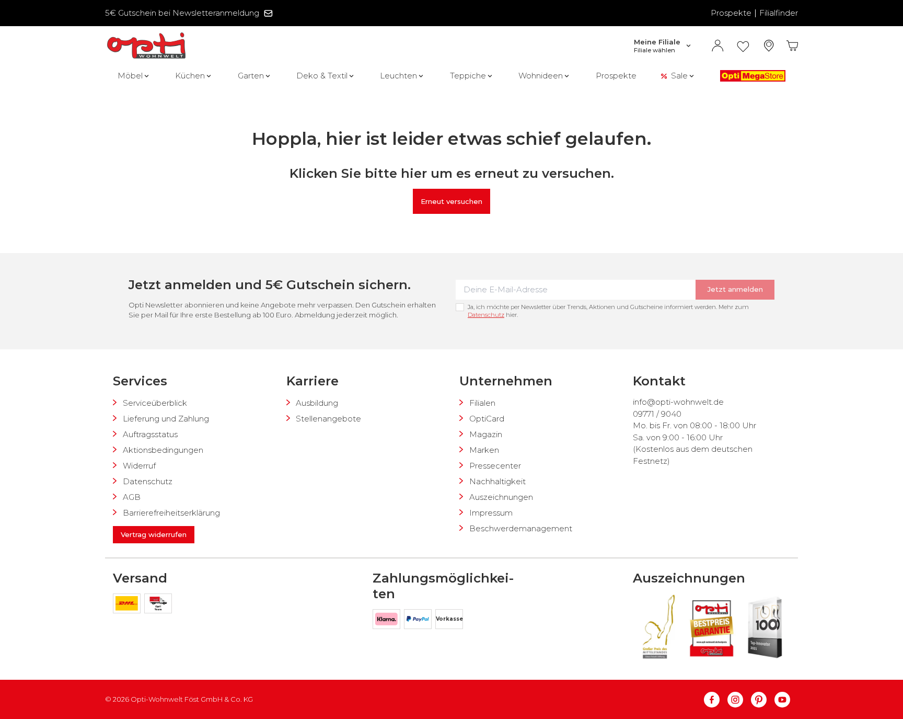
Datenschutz (486, 314)
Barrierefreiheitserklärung (171, 513)
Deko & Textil (322, 76)
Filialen (482, 403)
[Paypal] (419, 621)
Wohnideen (540, 76)
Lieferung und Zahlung (166, 419)
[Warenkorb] (792, 46)
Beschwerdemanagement (520, 528)
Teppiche (468, 76)
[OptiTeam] (158, 605)
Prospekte (731, 13)
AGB (132, 497)
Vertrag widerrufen (154, 534)
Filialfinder (778, 13)
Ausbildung (317, 403)
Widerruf (139, 466)
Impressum (491, 513)
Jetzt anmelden (735, 289)
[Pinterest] (762, 699)
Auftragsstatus (150, 434)
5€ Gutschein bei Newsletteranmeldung (182, 13)
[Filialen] (769, 46)
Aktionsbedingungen (163, 450)
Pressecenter (495, 466)
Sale (679, 76)
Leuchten (398, 76)
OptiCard (486, 419)
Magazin (485, 434)
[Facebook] (715, 699)
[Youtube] (782, 699)
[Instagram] (739, 699)
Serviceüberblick (155, 403)
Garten (251, 76)
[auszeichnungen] (658, 627)
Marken (484, 450)
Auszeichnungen (501, 497)
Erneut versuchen (451, 201)
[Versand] (128, 605)
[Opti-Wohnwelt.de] (146, 46)
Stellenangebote (328, 419)
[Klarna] (388, 621)
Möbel (130, 76)
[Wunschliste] (743, 46)
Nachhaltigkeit (497, 481)
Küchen (190, 76)
